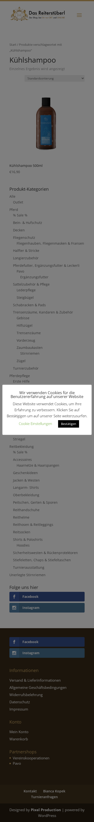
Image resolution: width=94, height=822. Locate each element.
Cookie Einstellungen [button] (35, 423)
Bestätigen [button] (68, 424)
